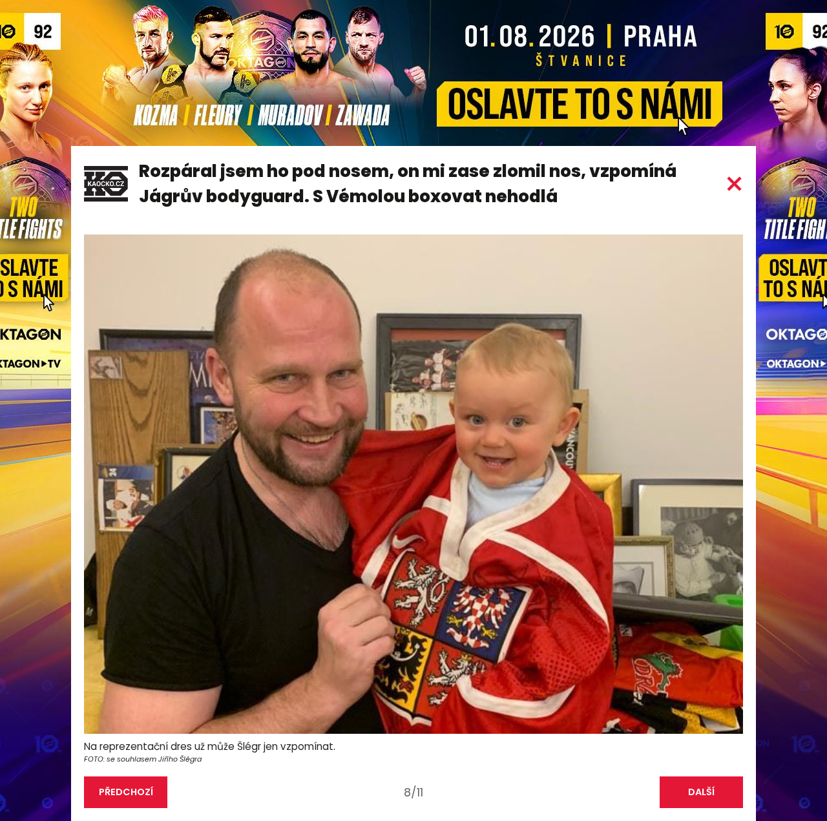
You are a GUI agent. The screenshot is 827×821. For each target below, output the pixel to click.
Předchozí (126, 791)
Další (701, 791)
